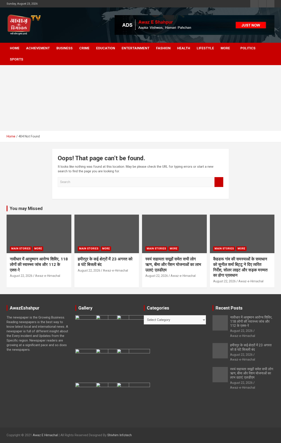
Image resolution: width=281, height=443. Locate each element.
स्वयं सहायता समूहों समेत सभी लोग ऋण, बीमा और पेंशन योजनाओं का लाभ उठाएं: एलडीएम (173, 264)
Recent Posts (229, 308)
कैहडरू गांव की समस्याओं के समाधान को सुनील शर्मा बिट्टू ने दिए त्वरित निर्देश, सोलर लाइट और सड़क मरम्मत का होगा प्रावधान (240, 267)
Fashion (163, 48)
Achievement (38, 48)
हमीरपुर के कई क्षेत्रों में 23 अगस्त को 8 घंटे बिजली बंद (251, 347)
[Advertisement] (140, 98)
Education (105, 48)
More (225, 48)
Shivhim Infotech (119, 435)
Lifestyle (205, 48)
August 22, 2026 (21, 276)
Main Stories (21, 248)
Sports (16, 59)
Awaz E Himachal (45, 435)
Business (64, 48)
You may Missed (26, 208)
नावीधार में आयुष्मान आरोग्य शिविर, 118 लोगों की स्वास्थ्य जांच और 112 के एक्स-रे (39, 264)
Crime (84, 48)
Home (15, 48)
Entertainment (136, 48)
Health (183, 48)
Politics (248, 48)
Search (218, 182)
